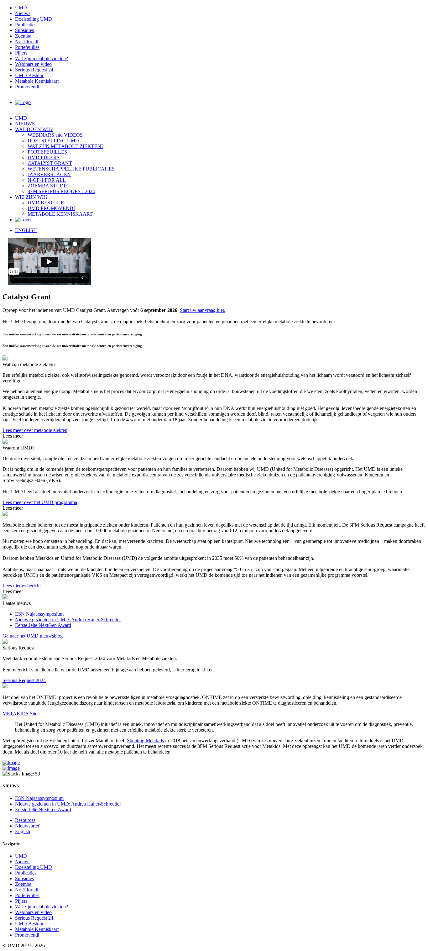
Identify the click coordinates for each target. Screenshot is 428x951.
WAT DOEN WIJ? (34, 129)
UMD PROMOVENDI (51, 208)
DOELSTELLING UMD (53, 140)
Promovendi (27, 86)
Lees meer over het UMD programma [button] (40, 502)
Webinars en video (33, 64)
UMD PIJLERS (44, 157)
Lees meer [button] (13, 436)
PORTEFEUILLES (47, 152)
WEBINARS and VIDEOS (55, 135)
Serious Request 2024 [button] (24, 680)
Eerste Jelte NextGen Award (43, 625)
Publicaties (25, 24)
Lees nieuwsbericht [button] (22, 585)
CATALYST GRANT (50, 163)
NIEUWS (25, 123)
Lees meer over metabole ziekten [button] (35, 430)
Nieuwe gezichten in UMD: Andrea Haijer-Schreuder (68, 619)
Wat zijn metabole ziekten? (41, 58)
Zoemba (23, 36)
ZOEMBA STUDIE (48, 185)
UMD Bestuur (29, 75)
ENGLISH (26, 230)
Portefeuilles (27, 47)
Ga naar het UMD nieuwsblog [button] (33, 635)
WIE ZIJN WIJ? (31, 197)
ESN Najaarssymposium (39, 614)
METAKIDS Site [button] (20, 713)
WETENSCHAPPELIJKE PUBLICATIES (71, 168)
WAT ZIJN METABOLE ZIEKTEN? (65, 146)
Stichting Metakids (145, 740)
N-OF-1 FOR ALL (47, 180)
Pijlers (21, 52)
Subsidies (24, 30)
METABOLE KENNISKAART (60, 214)
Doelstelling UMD (33, 19)
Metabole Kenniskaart (37, 81)
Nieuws (22, 13)
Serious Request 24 (34, 69)
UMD (21, 7)
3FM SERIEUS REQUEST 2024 (61, 191)
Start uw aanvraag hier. (202, 310)
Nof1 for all (26, 41)
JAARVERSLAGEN (49, 174)
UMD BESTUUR (46, 202)
